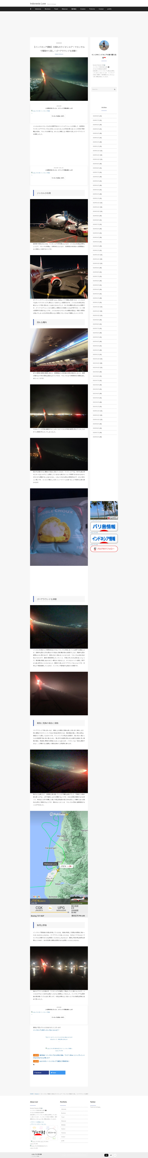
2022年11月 (96, 311)
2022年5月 (96, 337)
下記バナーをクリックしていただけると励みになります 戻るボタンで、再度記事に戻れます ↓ (58, 1039)
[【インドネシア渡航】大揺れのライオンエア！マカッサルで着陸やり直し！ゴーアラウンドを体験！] (59, 79)
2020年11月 (96, 415)
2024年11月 (96, 207)
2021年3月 (96, 398)
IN (106, 1155)
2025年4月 (96, 185)
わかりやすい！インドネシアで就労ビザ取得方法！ (54, 1061)
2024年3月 (96, 242)
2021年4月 (96, 393)
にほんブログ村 (59, 1050)
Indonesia (38, 9)
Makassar (65, 9)
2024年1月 (96, 250)
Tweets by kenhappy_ (95, 1107)
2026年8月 (96, 116)
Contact (101, 9)
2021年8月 (96, 376)
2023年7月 (96, 276)
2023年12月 (96, 255)
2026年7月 (96, 120)
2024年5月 (96, 233)
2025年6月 (96, 176)
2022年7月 (96, 328)
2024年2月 (96, 246)
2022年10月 (96, 315)
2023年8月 (96, 272)
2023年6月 (96, 281)
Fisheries (92, 9)
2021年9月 (96, 372)
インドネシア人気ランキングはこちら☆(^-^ (46, 1030)
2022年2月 (96, 350)
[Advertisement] (74, 23)
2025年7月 (96, 172)
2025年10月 (96, 159)
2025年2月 (96, 194)
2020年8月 (96, 428)
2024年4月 (96, 237)
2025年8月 (96, 168)
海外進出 (74, 9)
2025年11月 (96, 155)
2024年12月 (96, 202)
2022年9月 (96, 320)
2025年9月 (96, 163)
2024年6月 (96, 229)
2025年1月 (96, 198)
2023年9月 (96, 268)
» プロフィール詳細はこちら (37, 1122)
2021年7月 (96, 380)
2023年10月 (96, 263)
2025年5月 (96, 181)
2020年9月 (96, 424)
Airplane (82, 9)
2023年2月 (96, 298)
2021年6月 (96, 385)
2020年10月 (96, 419)
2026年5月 (96, 129)
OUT (111, 1155)
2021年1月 (96, 406)
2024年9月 (96, 216)
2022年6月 (96, 333)
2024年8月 (96, 220)
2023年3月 (96, 294)
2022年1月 (96, 354)
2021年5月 (96, 389)
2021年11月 (96, 363)
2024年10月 (96, 211)
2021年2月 (96, 402)
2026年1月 (96, 146)
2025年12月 (96, 150)
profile (109, 9)
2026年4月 (96, 133)
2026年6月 (96, 124)
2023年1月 (96, 302)
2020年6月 (96, 437)
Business (47, 9)
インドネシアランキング (95, 520)
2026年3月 (96, 137)
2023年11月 (96, 259)
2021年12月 (96, 359)
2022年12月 (96, 307)
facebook (38, 1072)
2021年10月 (96, 367)
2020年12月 (96, 411)
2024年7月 (96, 224)
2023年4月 (96, 289)
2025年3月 (96, 189)
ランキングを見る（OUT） (58, 116)
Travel (56, 9)
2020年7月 (96, 432)
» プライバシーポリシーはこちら (38, 1124)
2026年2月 (96, 142)
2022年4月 (96, 341)
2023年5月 (96, 285)
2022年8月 (96, 324)
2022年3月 (96, 346)
